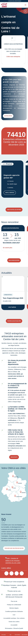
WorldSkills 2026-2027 (11, 243)
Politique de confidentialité (14, 604)
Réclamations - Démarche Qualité (14, 628)
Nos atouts (14, 457)
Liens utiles (6, 568)
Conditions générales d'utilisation (14, 611)
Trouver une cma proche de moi (14, 548)
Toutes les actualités (14, 321)
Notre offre (8, 115)
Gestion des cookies (14, 621)
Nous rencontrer (14, 260)
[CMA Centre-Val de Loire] (4, 5)
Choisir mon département (14, 1)
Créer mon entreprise (13, 56)
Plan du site (14, 601)
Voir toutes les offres (14, 209)
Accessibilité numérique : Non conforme (14, 618)
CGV (14, 614)
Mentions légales (14, 608)
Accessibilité (14, 625)
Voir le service (10, 193)
